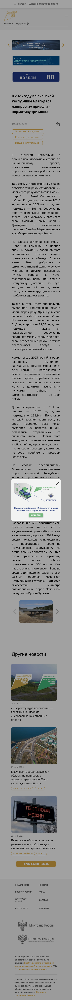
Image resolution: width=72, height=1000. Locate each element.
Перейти (36, 515)
